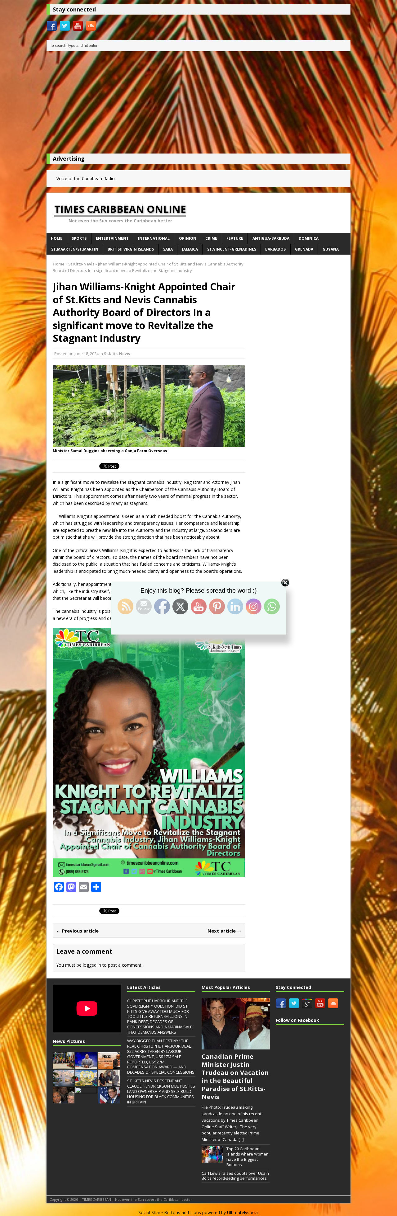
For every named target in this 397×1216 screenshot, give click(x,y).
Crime (211, 238)
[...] (241, 1139)
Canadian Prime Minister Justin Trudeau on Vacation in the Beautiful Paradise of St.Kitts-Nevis (235, 1076)
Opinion (187, 238)
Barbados (275, 249)
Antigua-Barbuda (270, 238)
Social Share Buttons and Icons (169, 1212)
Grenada (304, 249)
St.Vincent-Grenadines (231, 249)
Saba (168, 249)
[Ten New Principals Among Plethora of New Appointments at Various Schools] (86, 1100)
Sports (79, 238)
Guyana (331, 249)
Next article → (224, 931)
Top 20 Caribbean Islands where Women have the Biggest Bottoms (247, 1156)
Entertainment (112, 238)
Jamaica (190, 249)
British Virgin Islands (131, 249)
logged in (92, 965)
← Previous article (77, 931)
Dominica (309, 238)
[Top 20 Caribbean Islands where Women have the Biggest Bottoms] (212, 1159)
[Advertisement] (198, 103)
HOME (56, 238)
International (154, 238)
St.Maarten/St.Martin (74, 249)
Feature (234, 238)
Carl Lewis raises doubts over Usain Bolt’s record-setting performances (235, 1175)
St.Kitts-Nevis (117, 353)
